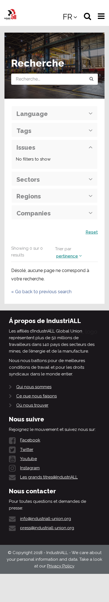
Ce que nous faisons (36, 396)
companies (33, 213)
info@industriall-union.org (45, 518)
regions (28, 196)
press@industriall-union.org (47, 527)
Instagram (30, 467)
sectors (28, 179)
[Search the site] (91, 79)
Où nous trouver (32, 405)
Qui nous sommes (33, 386)
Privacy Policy (60, 566)
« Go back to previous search (41, 291)
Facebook (30, 440)
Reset (92, 232)
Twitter (26, 449)
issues (25, 147)
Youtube (28, 458)
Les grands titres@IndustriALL (49, 477)
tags (23, 130)
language (32, 113)
